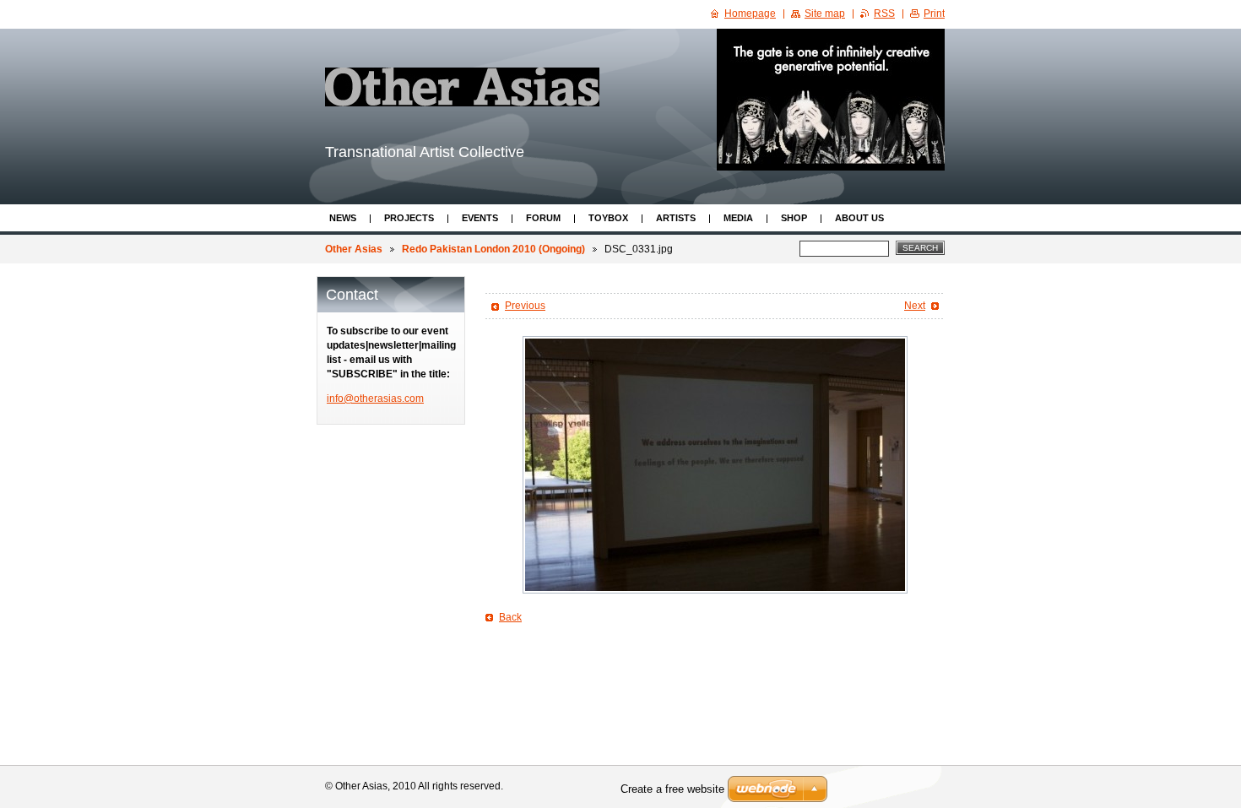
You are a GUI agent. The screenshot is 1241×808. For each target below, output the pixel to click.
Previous (525, 306)
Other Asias (353, 249)
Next (914, 306)
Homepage (750, 13)
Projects (409, 218)
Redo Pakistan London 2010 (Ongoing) (493, 249)
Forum (543, 218)
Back (510, 617)
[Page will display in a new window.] (715, 465)
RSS (884, 13)
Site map (825, 13)
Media (738, 218)
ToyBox (608, 218)
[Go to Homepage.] (462, 87)
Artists (676, 218)
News (342, 218)
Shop (794, 218)
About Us (859, 218)
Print (934, 13)
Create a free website (672, 789)
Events (480, 218)
